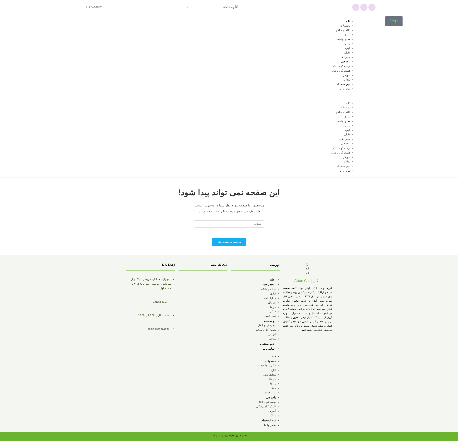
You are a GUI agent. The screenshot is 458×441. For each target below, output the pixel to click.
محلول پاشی (343, 39)
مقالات (346, 79)
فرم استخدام (343, 84)
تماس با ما (345, 88)
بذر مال (346, 43)
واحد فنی (345, 61)
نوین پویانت (224, 435)
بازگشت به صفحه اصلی (229, 242)
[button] (221, 96)
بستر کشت (344, 57)
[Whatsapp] (355, 7)
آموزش (346, 75)
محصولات (345, 25)
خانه (348, 21)
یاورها (347, 48)
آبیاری (347, 34)
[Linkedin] (372, 7)
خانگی (347, 52)
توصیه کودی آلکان (341, 66)
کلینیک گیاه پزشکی (340, 70)
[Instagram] (363, 7)
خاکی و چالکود (342, 30)
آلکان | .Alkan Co (307, 281)
